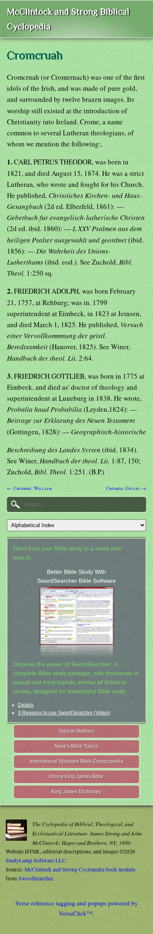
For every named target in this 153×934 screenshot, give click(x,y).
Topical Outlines (76, 731)
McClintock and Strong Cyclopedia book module (79, 869)
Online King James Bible (76, 776)
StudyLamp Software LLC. (36, 860)
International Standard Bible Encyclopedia (76, 761)
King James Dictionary (76, 792)
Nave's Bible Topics (76, 746)
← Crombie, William (29, 488)
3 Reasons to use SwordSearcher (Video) (64, 713)
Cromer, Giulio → (126, 488)
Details (25, 705)
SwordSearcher (35, 878)
